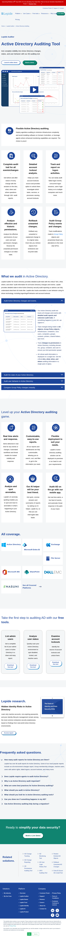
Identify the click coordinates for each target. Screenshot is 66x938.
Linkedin (52, 910)
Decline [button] (36, 934)
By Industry (7, 893)
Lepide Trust (23, 902)
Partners (42, 899)
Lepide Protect (24, 912)
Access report (8, 733)
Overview (22, 893)
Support (55, 8)
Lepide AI (22, 908)
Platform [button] (17, 13)
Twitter (57, 910)
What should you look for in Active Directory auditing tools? (29, 795)
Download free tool (10, 666)
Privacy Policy (12, 926)
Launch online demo (10, 62)
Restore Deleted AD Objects (57, 856)
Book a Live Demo (33, 836)
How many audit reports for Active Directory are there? (26, 760)
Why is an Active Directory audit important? (22, 781)
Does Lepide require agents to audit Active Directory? (26, 776)
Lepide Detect (24, 899)
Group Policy (58, 234)
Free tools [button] (35, 13)
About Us (42, 905)
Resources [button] (44, 13)
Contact (62, 8)
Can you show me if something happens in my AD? (25, 799)
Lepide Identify (24, 905)
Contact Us (43, 908)
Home (3, 26)
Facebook (52, 915)
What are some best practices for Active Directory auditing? (28, 786)
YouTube (57, 915)
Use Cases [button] (26, 13)
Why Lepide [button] (54, 13)
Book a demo (60, 13)
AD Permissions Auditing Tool (28, 868)
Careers (42, 902)
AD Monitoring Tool (42, 856)
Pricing (17, 19)
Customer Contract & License (55, 903)
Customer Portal (47, 8)
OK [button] (29, 934)
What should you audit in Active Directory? (22, 790)
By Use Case (8, 896)
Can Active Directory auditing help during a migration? (26, 804)
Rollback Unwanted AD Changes (58, 864)
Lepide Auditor (10, 26)
